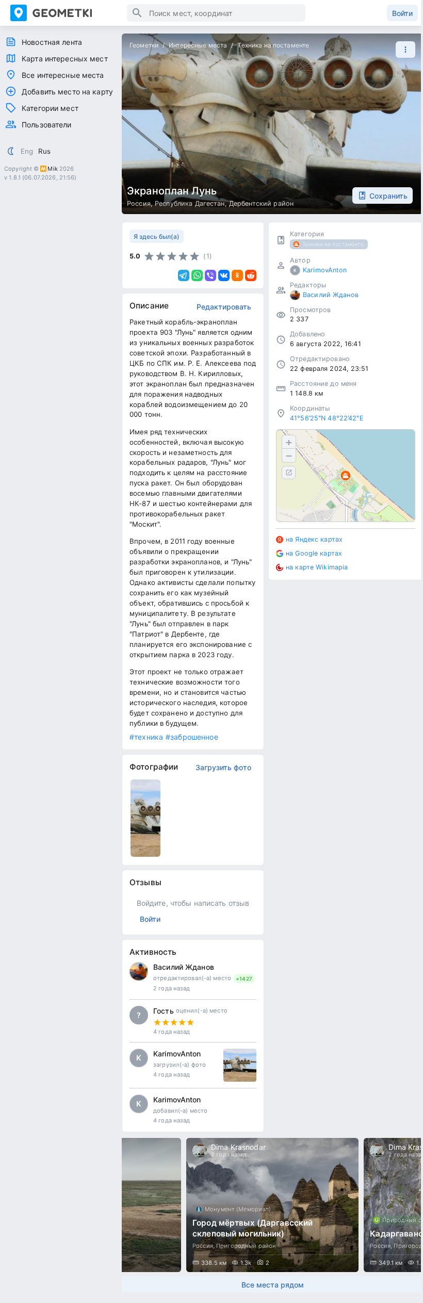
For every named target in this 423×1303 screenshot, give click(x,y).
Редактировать (224, 306)
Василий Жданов (183, 967)
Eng (27, 151)
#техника (146, 736)
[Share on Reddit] (250, 275)
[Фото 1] (239, 1065)
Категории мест (50, 108)
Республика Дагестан (190, 203)
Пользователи (47, 124)
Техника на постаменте (273, 45)
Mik (52, 168)
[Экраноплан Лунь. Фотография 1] (145, 818)
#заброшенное (192, 736)
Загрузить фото (223, 767)
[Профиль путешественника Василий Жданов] (138, 971)
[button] (403, 49)
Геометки (143, 45)
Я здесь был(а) (157, 236)
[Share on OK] (237, 275)
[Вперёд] (405, 1205)
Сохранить (388, 195)
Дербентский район (261, 203)
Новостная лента (52, 42)
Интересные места (198, 45)
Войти (402, 13)
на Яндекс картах (314, 539)
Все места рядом (272, 1284)
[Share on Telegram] (183, 275)
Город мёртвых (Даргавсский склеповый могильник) (252, 1228)
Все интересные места (63, 75)
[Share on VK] (224, 275)
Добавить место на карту (67, 91)
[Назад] (139, 1205)
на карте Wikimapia (317, 567)
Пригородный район (246, 1245)
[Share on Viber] (210, 275)
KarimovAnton (177, 1053)
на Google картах (314, 553)
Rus (44, 151)
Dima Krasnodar (238, 1147)
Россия (139, 203)
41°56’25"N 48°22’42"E (327, 418)
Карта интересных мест (65, 58)
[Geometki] (68, 13)
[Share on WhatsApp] (197, 275)
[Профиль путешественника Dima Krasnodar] (199, 1151)
